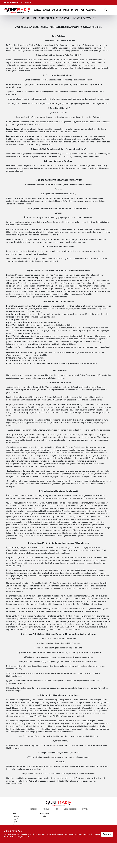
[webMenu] (111, 10)
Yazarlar (27, 2)
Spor (82, 10)
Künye (46, 808)
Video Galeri (12, 2)
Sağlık (66, 10)
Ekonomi (56, 10)
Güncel (37, 10)
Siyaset (46, 10)
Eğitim (74, 10)
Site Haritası (70, 808)
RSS (56, 808)
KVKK (85, 808)
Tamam (107, 834)
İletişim (33, 808)
